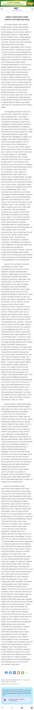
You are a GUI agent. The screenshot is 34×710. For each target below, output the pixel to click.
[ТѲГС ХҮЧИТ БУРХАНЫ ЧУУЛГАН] (17, 9)
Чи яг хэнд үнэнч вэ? (13, 684)
